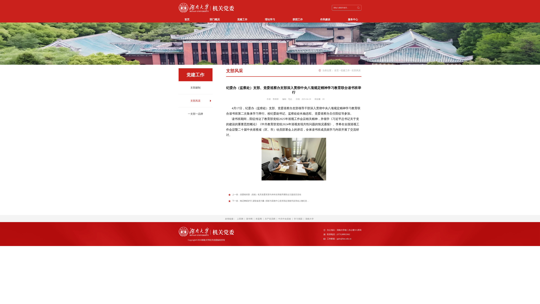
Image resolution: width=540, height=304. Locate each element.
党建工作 (242, 19)
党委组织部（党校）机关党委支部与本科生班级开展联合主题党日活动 (270, 195)
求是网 (259, 219)
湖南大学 (309, 219)
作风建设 (325, 19)
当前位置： (328, 70)
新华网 (249, 219)
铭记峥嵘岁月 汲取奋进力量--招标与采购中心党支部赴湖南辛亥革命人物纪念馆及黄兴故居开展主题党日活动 (274, 201)
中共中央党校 (284, 219)
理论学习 (270, 19)
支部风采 (195, 100)
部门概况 (215, 19)
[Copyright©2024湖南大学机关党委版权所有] (206, 230)
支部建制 (195, 87)
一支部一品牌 (195, 113)
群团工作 (298, 19)
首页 (187, 19)
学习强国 (298, 219)
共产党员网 (270, 219)
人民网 (240, 219)
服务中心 (353, 19)
